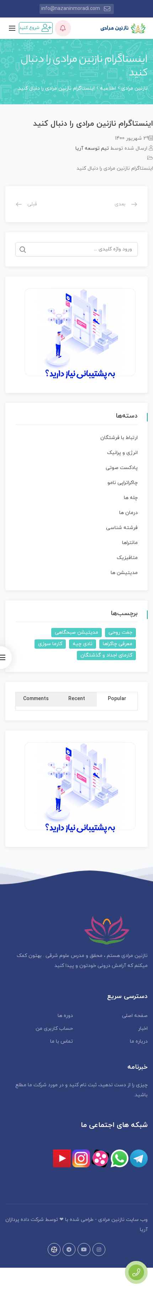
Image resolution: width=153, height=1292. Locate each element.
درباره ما (139, 1041)
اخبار (143, 1028)
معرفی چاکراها (117, 643)
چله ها (131, 497)
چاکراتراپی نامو (122, 482)
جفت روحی (120, 632)
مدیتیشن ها (124, 572)
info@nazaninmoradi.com (70, 8)
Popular (117, 698)
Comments (36, 698)
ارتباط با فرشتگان (119, 437)
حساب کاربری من (54, 1028)
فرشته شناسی (122, 527)
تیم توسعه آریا (92, 148)
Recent (76, 698)
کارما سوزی (50, 643)
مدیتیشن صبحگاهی (76, 632)
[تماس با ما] (136, 1272)
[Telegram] (69, 1249)
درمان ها (128, 512)
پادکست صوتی (122, 467)
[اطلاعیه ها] (63, 28)
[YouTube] (84, 1249)
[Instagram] (99, 1249)
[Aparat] (54, 1249)
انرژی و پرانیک (122, 452)
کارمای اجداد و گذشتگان (106, 655)
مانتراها (130, 542)
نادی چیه (83, 643)
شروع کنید (29, 28)
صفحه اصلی (135, 1015)
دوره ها (65, 1015)
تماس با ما (61, 1041)
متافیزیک (127, 557)
